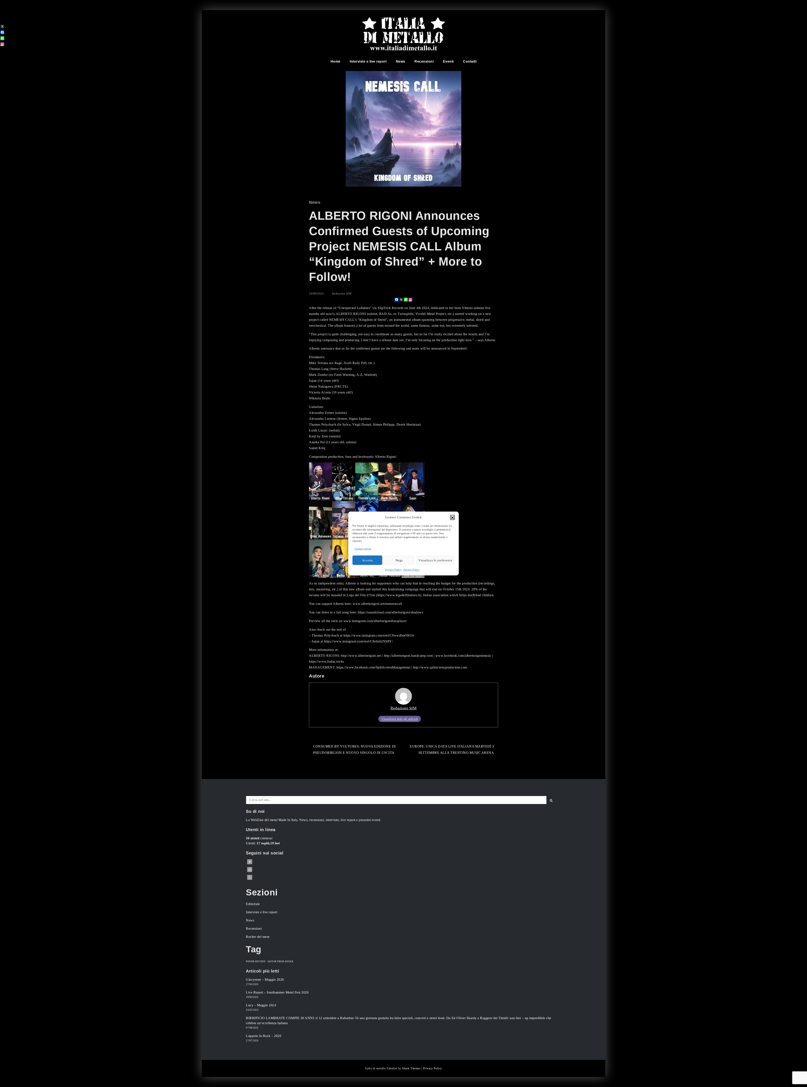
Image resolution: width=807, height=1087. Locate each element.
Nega (399, 560)
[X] (401, 299)
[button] (452, 517)
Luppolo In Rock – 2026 (263, 1036)
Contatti (469, 61)
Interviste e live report (368, 61)
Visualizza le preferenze (435, 560)
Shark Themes (411, 1068)
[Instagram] (410, 299)
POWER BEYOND (255, 961)
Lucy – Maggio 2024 (261, 1005)
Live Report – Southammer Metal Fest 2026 (277, 992)
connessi (259, 838)
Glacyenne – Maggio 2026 (265, 979)
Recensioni (424, 61)
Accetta (367, 560)
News (400, 61)
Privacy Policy (393, 569)
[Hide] (1, 51)
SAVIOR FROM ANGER (280, 961)
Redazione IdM (342, 293)
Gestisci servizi (363, 548)
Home (335, 61)
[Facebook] (396, 299)
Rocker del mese (258, 936)
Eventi (448, 61)
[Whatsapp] (406, 299)
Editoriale (253, 904)
